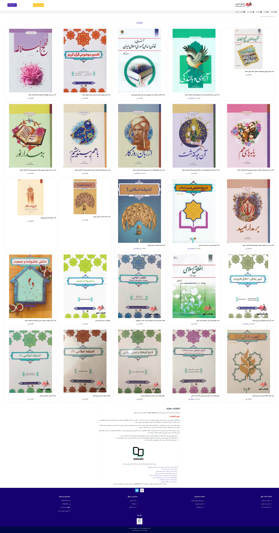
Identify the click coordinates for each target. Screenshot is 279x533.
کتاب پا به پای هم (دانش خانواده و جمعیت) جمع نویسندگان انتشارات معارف (255, 170)
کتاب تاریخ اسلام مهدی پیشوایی (48, 218)
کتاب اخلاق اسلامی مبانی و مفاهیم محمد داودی (207, 320)
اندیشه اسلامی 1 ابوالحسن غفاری (48, 396)
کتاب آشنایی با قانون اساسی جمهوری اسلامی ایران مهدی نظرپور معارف (148, 95)
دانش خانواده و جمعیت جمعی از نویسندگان (166, 471)
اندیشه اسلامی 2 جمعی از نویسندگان (101, 396)
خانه (274, 16)
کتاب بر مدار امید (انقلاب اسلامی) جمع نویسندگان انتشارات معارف (258, 245)
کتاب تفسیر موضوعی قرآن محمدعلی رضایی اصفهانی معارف (96, 95)
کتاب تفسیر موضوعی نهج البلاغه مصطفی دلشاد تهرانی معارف (259, 71)
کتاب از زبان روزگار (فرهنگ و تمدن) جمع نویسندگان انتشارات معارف (149, 170)
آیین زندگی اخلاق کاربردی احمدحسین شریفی (263, 396)
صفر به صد (134, 530)
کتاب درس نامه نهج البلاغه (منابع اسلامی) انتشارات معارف (42, 95)
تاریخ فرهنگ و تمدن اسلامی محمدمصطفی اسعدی (153, 396)
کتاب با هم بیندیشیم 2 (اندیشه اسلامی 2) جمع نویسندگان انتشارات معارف (92, 170)
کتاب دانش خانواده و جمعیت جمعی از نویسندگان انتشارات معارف (40, 320)
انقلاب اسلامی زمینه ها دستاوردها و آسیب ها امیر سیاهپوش (150, 320)
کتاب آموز (137, 484)
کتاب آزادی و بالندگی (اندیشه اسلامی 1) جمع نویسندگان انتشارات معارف (202, 95)
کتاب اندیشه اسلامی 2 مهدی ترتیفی (101, 217)
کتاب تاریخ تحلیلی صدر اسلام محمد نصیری (209, 245)
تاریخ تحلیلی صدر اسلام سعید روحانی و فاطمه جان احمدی (205, 396)
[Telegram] (137, 490)
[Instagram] (142, 490)
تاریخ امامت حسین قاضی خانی (102, 320)
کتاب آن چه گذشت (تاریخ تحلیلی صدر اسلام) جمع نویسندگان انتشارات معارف (200, 170)
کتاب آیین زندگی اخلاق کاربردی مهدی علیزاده (263, 320)
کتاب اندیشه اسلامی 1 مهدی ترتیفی (156, 245)
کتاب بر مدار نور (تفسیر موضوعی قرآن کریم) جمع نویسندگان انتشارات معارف (38, 170)
